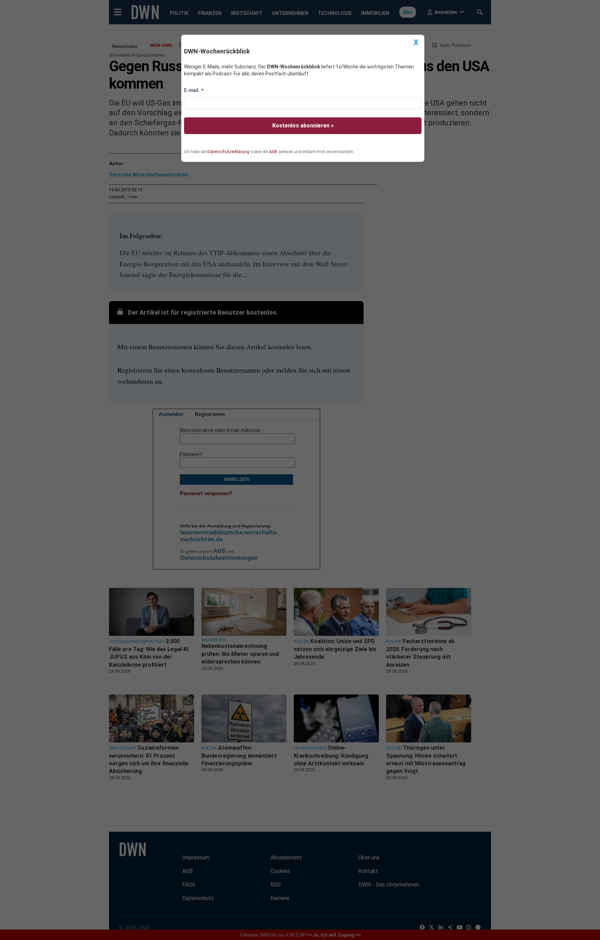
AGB (273, 151)
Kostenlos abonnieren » (303, 125)
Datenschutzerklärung (228, 151)
